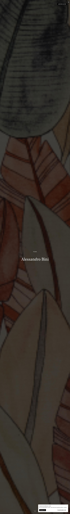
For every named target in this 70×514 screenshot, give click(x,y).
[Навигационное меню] (68, 2)
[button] (62, 4)
